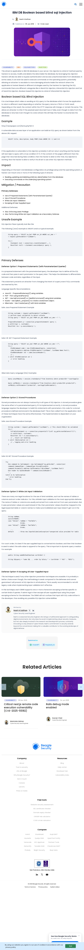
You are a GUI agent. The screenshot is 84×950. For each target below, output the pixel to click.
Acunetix (27, 838)
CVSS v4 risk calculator (42, 820)
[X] (42, 874)
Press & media (21, 791)
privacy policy (11, 947)
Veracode (27, 842)
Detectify (27, 846)
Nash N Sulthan (25, 19)
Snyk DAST (54, 834)
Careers (22, 783)
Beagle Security (4, 4)
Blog (62, 763)
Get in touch (22, 779)
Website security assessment (42, 805)
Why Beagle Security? (22, 775)
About (21, 763)
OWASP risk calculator (42, 816)
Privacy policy (43, 887)
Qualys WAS (39, 838)
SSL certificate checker (42, 809)
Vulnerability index (62, 775)
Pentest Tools (53, 842)
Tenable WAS (39, 846)
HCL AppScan (39, 842)
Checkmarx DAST (53, 846)
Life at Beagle (22, 771)
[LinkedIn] (37, 874)
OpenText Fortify (53, 838)
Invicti (28, 834)
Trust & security (22, 767)
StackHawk (39, 834)
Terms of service (30, 887)
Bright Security (39, 850)
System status (55, 887)
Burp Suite (54, 850)
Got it (70, 946)
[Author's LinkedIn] (33, 610)
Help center (62, 767)
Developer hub (62, 771)
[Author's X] (29, 610)
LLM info (22, 787)
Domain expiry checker (42, 812)
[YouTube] (47, 874)
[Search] (75, 4)
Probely (27, 850)
